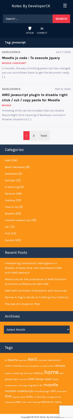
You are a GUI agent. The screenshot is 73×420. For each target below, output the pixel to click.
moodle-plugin (42, 391)
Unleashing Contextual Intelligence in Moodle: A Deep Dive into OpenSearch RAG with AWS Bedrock (33, 267)
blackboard (54, 360)
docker (8, 373)
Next (43, 135)
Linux (55, 379)
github (30, 32)
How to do (11, 207)
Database (11, 173)
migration (33, 385)
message (22, 385)
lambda (22, 379)
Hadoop (10, 200)
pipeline (16, 397)
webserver (47, 402)
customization (47, 366)
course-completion (31, 366)
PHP (8, 233)
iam (62, 373)
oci (53, 391)
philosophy (62, 391)
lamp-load (43, 379)
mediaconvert (11, 385)
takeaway (9, 402)
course (17, 365)
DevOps (10, 180)
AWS (8, 160)
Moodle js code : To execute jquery (31, 58)
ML (41, 385)
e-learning (17, 373)
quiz (23, 396)
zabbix (58, 401)
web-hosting (34, 402)
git (31, 373)
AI (6, 360)
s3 (35, 397)
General (10, 193)
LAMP (31, 379)
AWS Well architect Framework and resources (36, 290)
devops (60, 365)
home (51, 372)
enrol (27, 373)
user (18, 402)
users (24, 402)
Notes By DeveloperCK (31, 6)
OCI (7, 227)
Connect (42, 32)
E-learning (12, 187)
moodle (50, 384)
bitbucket (42, 360)
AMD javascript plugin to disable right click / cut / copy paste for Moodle (35, 97)
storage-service (54, 397)
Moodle (10, 213)
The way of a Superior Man (22, 304)
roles (29, 396)
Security (41, 396)
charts (8, 365)
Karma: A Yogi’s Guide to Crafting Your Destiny (36, 297)
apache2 (22, 360)
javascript (11, 379)
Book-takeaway (15, 167)
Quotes (9, 240)
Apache (13, 360)
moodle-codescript (18, 220)
